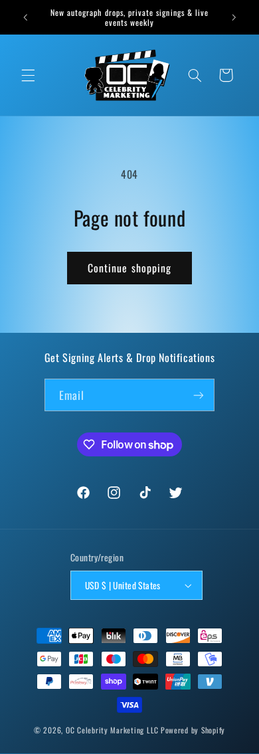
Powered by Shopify (193, 729)
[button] (28, 75)
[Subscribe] (198, 395)
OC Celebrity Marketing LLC (112, 729)
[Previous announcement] (25, 17)
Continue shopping (129, 268)
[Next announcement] (233, 17)
